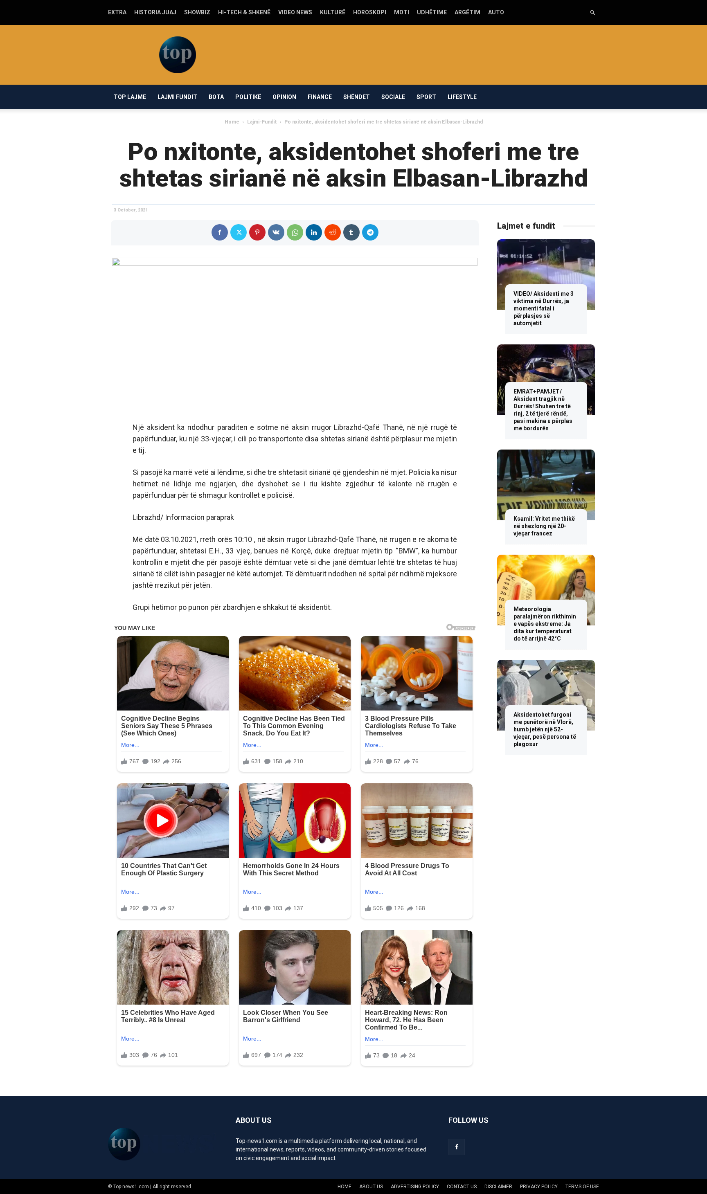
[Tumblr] (351, 232)
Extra (117, 12)
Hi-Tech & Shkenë (244, 12)
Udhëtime (432, 12)
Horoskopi (369, 12)
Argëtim (467, 12)
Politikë (248, 97)
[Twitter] (238, 232)
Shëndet (356, 97)
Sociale (393, 97)
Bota (216, 97)
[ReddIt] (332, 232)
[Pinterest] (257, 232)
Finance (320, 97)
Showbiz (197, 12)
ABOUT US (371, 1187)
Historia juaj (155, 12)
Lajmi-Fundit (262, 122)
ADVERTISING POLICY (415, 1187)
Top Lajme (130, 97)
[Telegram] (370, 232)
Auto (496, 12)
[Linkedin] (314, 232)
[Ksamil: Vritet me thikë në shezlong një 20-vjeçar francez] (546, 485)
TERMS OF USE (582, 1187)
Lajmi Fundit (177, 97)
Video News (295, 12)
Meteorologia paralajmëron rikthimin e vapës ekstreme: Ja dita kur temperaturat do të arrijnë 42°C (544, 624)
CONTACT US (462, 1187)
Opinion (284, 97)
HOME (344, 1187)
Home (232, 122)
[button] (593, 12)
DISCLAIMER (498, 1187)
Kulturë (332, 12)
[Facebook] (220, 232)
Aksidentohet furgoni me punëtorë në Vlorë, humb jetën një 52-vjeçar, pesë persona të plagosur (544, 729)
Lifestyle (462, 97)
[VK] (276, 232)
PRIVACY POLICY (539, 1187)
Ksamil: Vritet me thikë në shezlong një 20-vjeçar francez (544, 526)
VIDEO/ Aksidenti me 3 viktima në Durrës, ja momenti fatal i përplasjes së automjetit (543, 308)
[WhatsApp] (295, 232)
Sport (426, 97)
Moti (401, 12)
